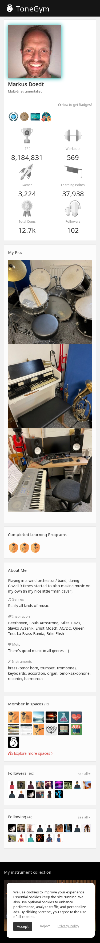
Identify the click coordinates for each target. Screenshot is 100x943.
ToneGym (32, 8)
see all (83, 774)
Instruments (21, 661)
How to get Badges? (76, 104)
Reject (45, 926)
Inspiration (20, 616)
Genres (17, 599)
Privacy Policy (68, 926)
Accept (23, 926)
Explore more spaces (32, 753)
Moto (16, 644)
